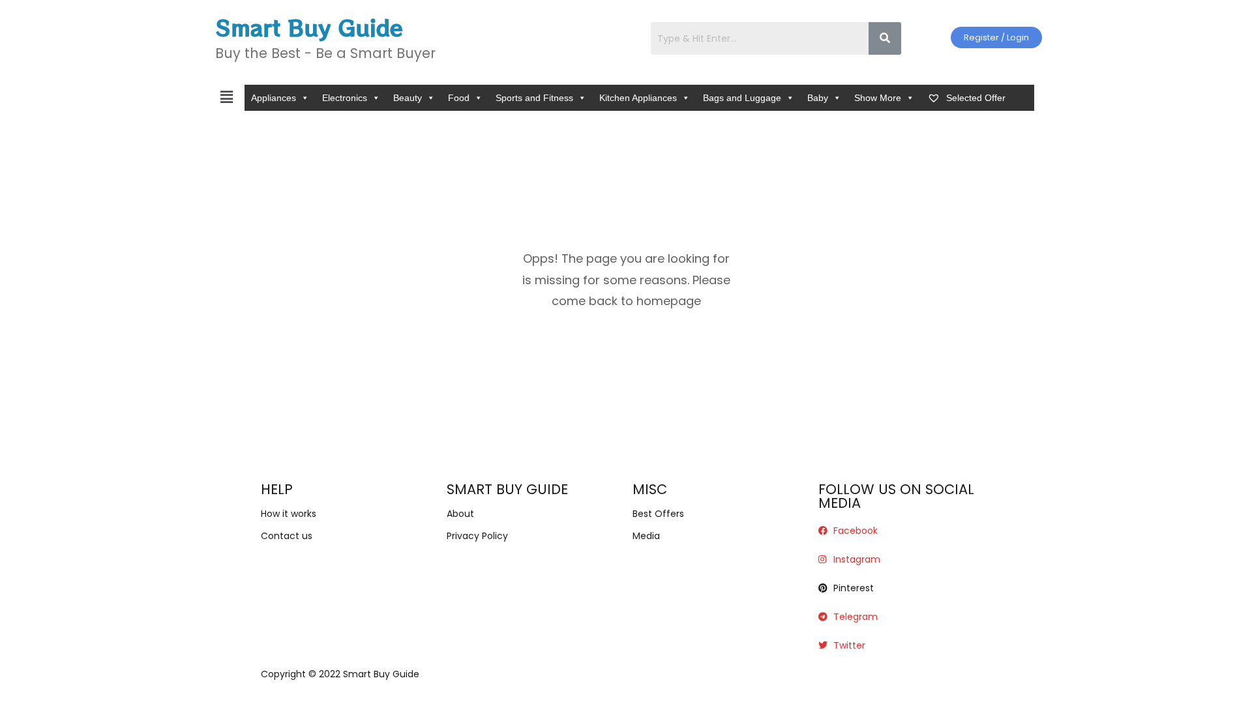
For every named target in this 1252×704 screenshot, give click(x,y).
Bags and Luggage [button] (742, 98)
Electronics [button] (344, 98)
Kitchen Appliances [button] (638, 98)
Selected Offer (975, 98)
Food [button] (459, 98)
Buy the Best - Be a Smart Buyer (325, 53)
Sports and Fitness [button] (534, 98)
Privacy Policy (477, 535)
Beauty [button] (407, 98)
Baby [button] (817, 98)
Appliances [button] (273, 98)
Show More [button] (877, 98)
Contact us (286, 535)
